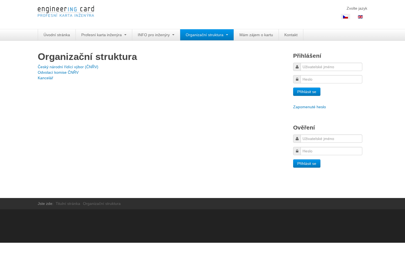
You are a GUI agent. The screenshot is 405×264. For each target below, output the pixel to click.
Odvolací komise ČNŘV (58, 72)
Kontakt (291, 35)
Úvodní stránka (57, 35)
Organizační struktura (205, 35)
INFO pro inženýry (154, 35)
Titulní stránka (68, 203)
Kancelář (45, 78)
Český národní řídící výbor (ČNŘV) (68, 67)
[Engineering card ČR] (66, 14)
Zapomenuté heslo (309, 107)
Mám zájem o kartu (256, 35)
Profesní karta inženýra (102, 35)
